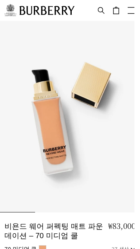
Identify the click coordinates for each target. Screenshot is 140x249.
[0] (116, 10)
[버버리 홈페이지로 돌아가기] (47, 10)
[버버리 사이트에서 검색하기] (101, 10)
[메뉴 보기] (131, 10)
